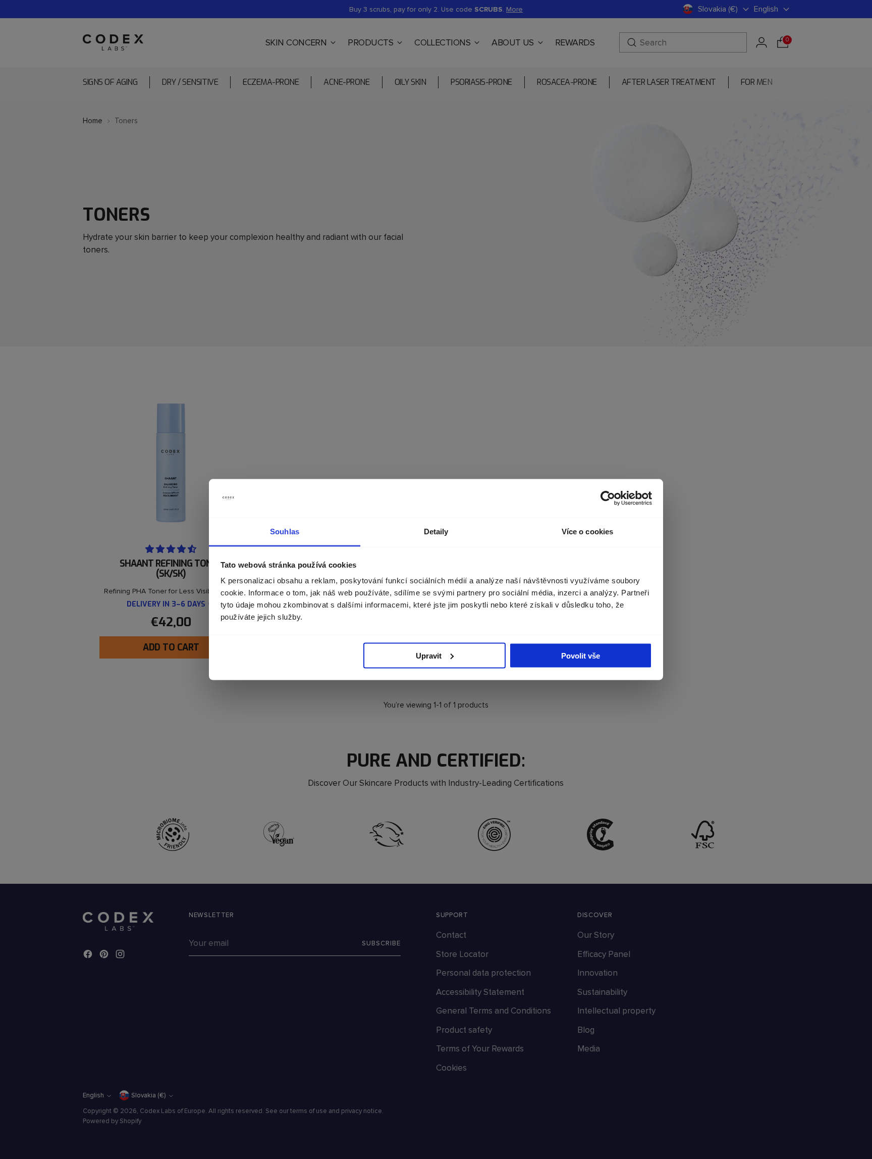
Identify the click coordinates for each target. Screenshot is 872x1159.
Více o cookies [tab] (587, 531)
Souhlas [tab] (284, 531)
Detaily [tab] (436, 531)
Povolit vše (580, 655)
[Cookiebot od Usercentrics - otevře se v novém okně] (608, 498)
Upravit (429, 655)
